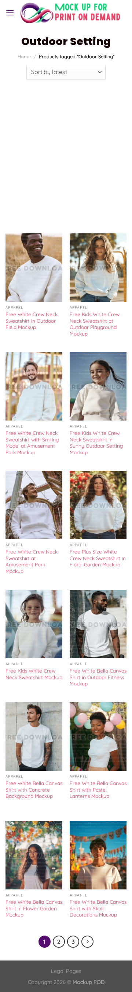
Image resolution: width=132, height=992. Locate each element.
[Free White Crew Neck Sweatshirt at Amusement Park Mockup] (34, 505)
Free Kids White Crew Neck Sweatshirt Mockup (34, 673)
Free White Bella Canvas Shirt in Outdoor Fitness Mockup (98, 676)
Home (24, 56)
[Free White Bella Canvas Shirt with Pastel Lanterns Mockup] (98, 736)
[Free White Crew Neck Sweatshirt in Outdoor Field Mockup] (34, 267)
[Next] (87, 942)
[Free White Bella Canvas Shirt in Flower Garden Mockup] (34, 855)
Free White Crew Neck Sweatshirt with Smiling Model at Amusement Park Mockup (32, 442)
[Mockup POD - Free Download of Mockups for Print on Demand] (70, 12)
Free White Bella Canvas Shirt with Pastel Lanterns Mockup (98, 789)
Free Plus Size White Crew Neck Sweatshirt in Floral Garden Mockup (98, 557)
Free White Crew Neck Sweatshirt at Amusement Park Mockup (32, 561)
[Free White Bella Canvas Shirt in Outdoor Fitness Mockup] (98, 624)
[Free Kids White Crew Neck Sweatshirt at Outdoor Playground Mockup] (98, 267)
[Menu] (10, 13)
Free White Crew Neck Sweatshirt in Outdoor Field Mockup (32, 320)
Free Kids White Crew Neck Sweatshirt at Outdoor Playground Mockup (95, 324)
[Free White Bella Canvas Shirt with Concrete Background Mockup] (34, 736)
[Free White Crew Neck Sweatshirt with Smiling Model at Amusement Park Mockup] (34, 386)
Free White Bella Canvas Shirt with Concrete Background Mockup (34, 789)
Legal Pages (66, 971)
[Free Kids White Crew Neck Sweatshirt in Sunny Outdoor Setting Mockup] (98, 386)
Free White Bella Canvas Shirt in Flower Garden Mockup (34, 908)
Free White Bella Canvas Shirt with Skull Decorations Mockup (98, 908)
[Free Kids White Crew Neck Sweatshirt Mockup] (34, 624)
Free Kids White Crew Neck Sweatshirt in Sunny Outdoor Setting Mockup (96, 442)
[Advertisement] (66, 153)
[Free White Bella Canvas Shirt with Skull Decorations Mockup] (98, 855)
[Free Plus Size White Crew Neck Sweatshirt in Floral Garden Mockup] (98, 505)
